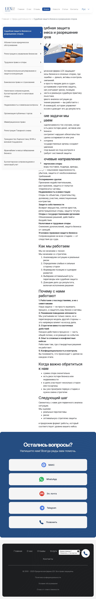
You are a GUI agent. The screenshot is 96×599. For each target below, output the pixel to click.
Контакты (74, 9)
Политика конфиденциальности (48, 577)
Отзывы (37, 9)
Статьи (65, 9)
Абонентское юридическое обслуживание (16, 43)
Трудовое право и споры (15, 62)
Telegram (51, 508)
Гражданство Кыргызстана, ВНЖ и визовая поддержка (20, 140)
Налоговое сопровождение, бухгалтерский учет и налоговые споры (18, 93)
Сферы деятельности (21, 19)
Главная (21, 9)
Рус (84, 9)
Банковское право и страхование (19, 82)
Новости (56, 9)
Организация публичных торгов (18, 113)
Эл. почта (52, 493)
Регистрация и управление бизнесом (20, 54)
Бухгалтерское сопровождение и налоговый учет (19, 163)
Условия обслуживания (48, 583)
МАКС (51, 465)
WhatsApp (51, 479)
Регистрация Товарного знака (17, 130)
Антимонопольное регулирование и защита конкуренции (20, 72)
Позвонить (51, 522)
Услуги (46, 9)
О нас (29, 9)
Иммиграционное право (15, 122)
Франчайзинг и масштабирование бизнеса (19, 151)
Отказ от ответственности (48, 589)
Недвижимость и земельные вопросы (21, 105)
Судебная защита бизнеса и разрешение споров (17, 32)
